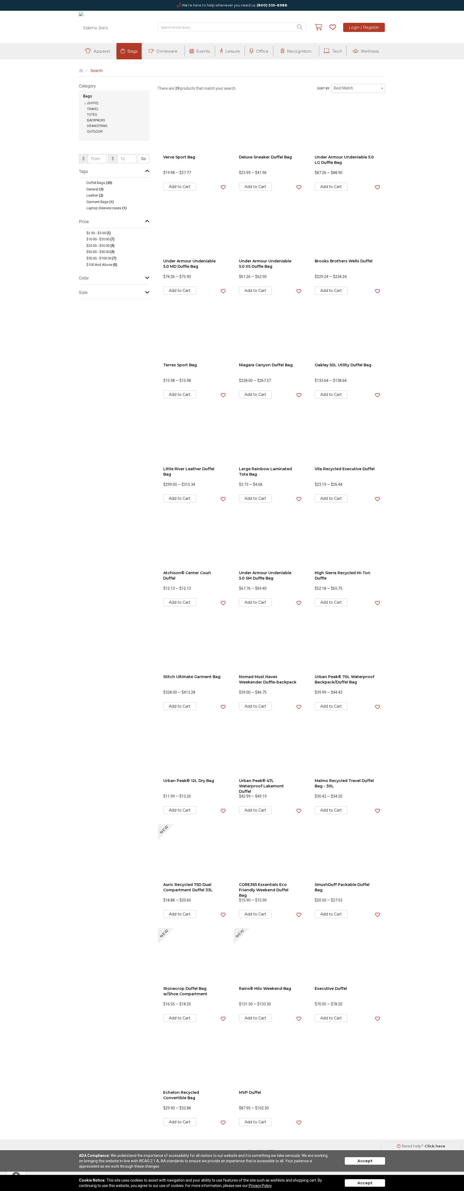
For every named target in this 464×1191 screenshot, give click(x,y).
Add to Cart (179, 186)
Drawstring (97, 126)
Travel (93, 109)
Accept (364, 1161)
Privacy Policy (260, 1185)
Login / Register (364, 27)
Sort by (323, 88)
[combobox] (358, 88)
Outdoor (95, 131)
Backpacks (96, 120)
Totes (92, 115)
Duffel (93, 103)
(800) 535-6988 (272, 5)
